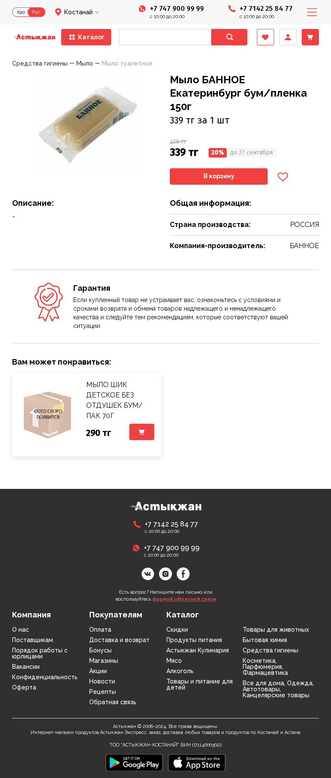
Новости (102, 681)
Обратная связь (112, 702)
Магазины (103, 661)
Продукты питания (194, 640)
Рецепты (102, 692)
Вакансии (26, 667)
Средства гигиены (270, 650)
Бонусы (100, 650)
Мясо (174, 661)
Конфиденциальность (45, 677)
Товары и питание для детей (199, 684)
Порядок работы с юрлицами (40, 653)
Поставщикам (32, 640)
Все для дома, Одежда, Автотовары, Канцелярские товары (278, 689)
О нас (20, 630)
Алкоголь (180, 671)
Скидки (177, 630)
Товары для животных (276, 630)
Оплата (100, 630)
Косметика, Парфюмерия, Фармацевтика (265, 667)
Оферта (24, 687)
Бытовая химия (265, 640)
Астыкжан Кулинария (197, 650)
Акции (98, 671)
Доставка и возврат (119, 640)
